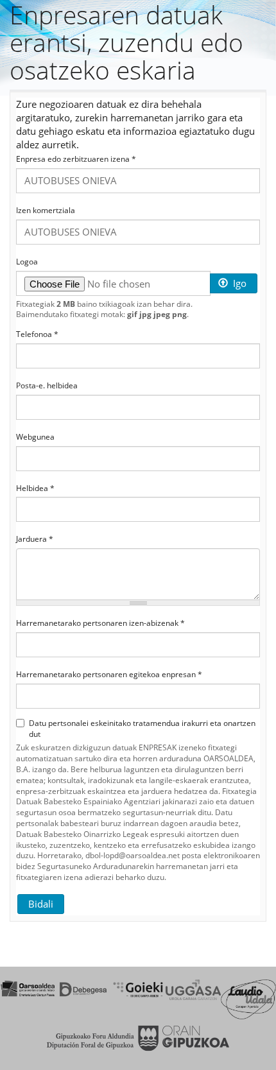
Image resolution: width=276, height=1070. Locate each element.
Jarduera (34, 539)
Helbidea (35, 488)
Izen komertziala (45, 210)
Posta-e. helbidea (47, 386)
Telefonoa (37, 334)
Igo (238, 283)
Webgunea (35, 437)
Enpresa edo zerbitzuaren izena (76, 159)
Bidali (40, 903)
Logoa (27, 262)
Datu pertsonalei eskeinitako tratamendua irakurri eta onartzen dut (142, 728)
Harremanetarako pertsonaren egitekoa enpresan (109, 674)
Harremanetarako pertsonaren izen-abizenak (100, 623)
